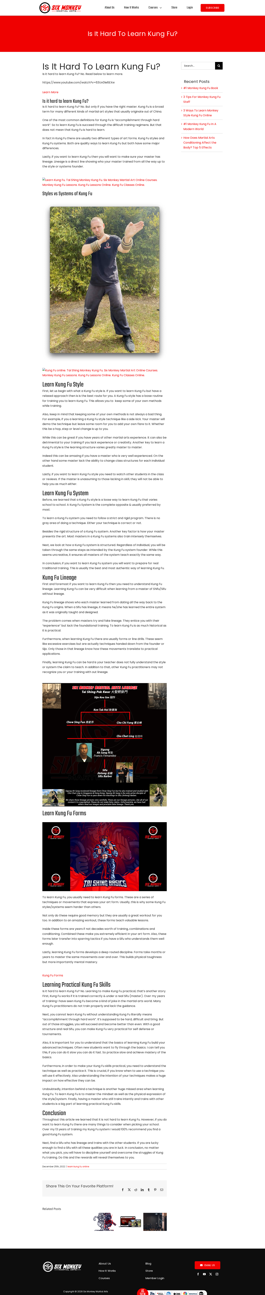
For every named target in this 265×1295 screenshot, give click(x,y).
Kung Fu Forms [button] (52, 975)
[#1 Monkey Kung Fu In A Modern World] (130, 1215)
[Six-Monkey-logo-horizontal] (60, 3)
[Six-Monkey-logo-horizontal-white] (62, 1263)
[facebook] (198, 1274)
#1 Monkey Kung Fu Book (200, 88)
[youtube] (204, 1274)
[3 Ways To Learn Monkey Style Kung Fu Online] (104, 1215)
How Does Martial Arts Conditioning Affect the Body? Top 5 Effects (199, 143)
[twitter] (210, 1274)
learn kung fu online (78, 1166)
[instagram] (217, 1274)
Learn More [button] (50, 92)
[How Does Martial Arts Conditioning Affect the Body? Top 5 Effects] (155, 1215)
